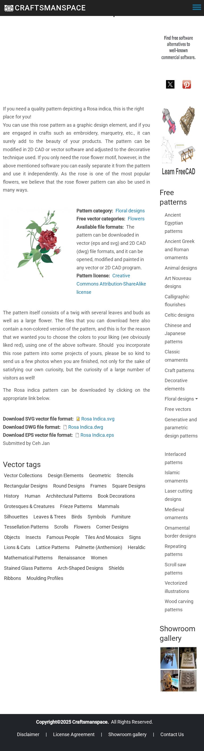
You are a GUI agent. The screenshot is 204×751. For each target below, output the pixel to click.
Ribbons (12, 578)
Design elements (65, 475)
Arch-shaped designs (80, 568)
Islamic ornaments (176, 477)
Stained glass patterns (28, 568)
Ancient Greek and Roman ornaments (179, 249)
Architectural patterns (69, 496)
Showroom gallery (127, 734)
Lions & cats (17, 547)
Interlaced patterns (175, 458)
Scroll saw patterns (175, 569)
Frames (98, 486)
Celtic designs (179, 315)
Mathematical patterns (28, 557)
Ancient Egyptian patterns (174, 223)
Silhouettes (16, 516)
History (11, 496)
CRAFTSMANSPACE (50, 7)
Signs (135, 537)
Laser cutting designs (178, 495)
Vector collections (23, 475)
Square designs (128, 486)
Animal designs (181, 268)
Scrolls (61, 527)
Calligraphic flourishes (177, 301)
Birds (76, 516)
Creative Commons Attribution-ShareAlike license (111, 284)
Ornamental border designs (180, 532)
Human (32, 496)
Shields (116, 568)
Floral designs (130, 210)
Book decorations (116, 496)
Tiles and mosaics (104, 537)
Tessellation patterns (26, 527)
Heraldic (136, 547)
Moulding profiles (45, 578)
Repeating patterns (175, 550)
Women (99, 557)
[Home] (9, 8)
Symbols (97, 516)
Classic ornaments (176, 356)
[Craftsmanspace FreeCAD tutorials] (178, 140)
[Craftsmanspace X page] (170, 84)
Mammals (108, 506)
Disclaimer (28, 734)
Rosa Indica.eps (97, 435)
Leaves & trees (49, 516)
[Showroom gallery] (178, 669)
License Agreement (74, 734)
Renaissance (71, 557)
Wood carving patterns (179, 605)
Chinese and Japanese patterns (178, 333)
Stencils (125, 475)
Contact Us (172, 734)
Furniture (121, 516)
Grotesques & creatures (29, 506)
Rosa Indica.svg (97, 419)
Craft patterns (179, 370)
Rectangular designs (26, 486)
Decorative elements (176, 384)
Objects (12, 537)
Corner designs (112, 527)
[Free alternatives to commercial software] (178, 47)
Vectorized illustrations (177, 587)
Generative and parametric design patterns (181, 428)
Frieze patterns (76, 506)
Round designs (69, 486)
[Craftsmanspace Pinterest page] (186, 84)
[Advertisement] (76, 67)
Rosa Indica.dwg (85, 427)
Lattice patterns (53, 547)
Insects (33, 537)
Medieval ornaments (176, 514)
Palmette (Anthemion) (98, 547)
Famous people (62, 537)
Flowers (136, 218)
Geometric (100, 475)
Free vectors (178, 409)
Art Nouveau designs (178, 282)
